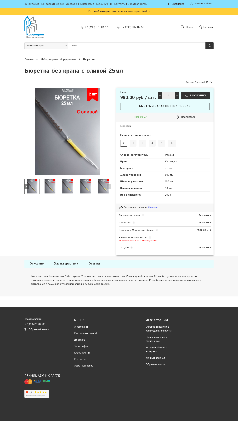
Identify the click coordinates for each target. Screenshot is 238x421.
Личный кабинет (155, 358)
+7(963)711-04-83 (34, 324)
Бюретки (89, 59)
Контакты (119, 4)
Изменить (153, 207)
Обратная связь (137, 4)
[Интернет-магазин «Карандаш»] (34, 27)
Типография (86, 4)
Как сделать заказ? (52, 4)
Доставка (71, 4)
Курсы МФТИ (104, 4)
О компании (32, 4)
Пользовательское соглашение (157, 339)
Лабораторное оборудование (59, 59)
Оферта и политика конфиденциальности (158, 329)
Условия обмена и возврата (156, 349)
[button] (26, 186)
